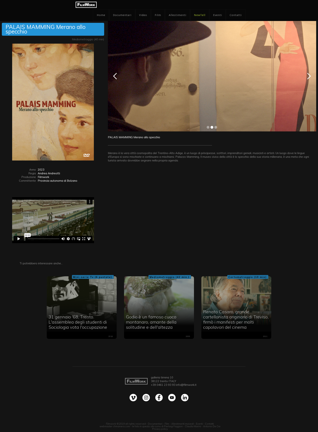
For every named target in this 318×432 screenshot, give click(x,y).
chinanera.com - (122, 426)
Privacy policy (160, 428)
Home (101, 15)
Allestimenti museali (182, 423)
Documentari (122, 15)
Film (158, 15)
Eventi (217, 15)
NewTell (199, 15)
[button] (115, 76)
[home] (86, 4)
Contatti (236, 15)
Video (143, 15)
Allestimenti (177, 15)
